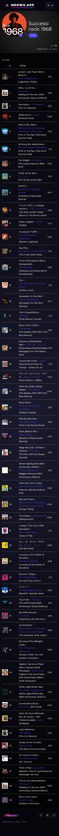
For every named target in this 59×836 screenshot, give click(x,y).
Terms (25, 822)
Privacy (18, 822)
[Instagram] (54, 815)
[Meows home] (19, 815)
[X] (47, 815)
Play (33, 35)
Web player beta (8, 822)
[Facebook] (41, 815)
